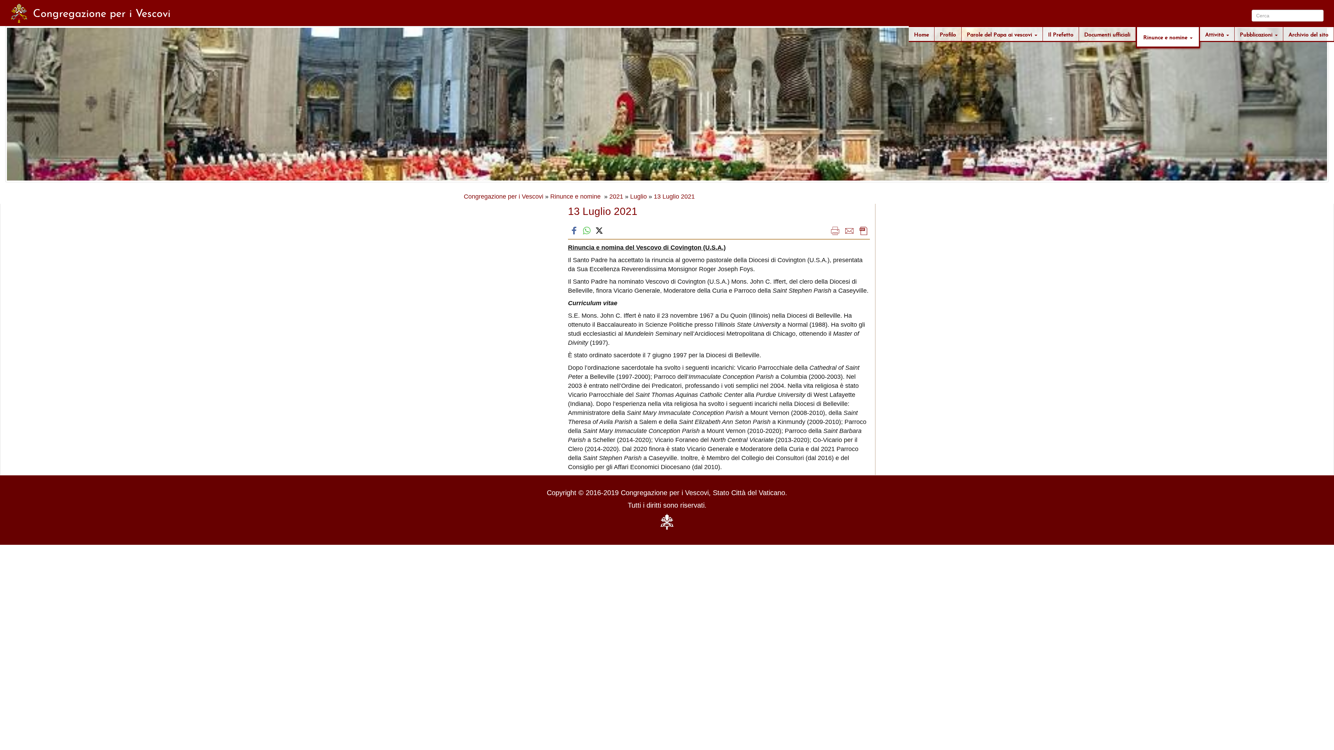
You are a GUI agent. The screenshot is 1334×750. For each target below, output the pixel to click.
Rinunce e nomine (1166, 37)
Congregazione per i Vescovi (503, 196)
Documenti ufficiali (1107, 34)
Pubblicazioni (1257, 34)
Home (921, 34)
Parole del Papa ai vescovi (1000, 34)
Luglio (638, 196)
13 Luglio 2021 (674, 196)
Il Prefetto (1060, 34)
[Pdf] (863, 230)
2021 (616, 196)
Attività (1215, 34)
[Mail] (849, 230)
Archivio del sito (1308, 34)
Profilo (948, 34)
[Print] (835, 230)
